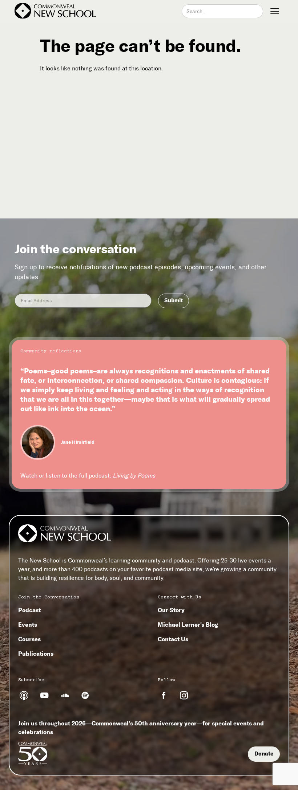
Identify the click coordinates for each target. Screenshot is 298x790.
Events (27, 624)
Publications (35, 653)
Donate (263, 753)
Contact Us (173, 639)
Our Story (171, 610)
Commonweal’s (88, 560)
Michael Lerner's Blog (188, 624)
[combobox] (222, 11)
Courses (29, 639)
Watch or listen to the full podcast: (87, 475)
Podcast (29, 610)
